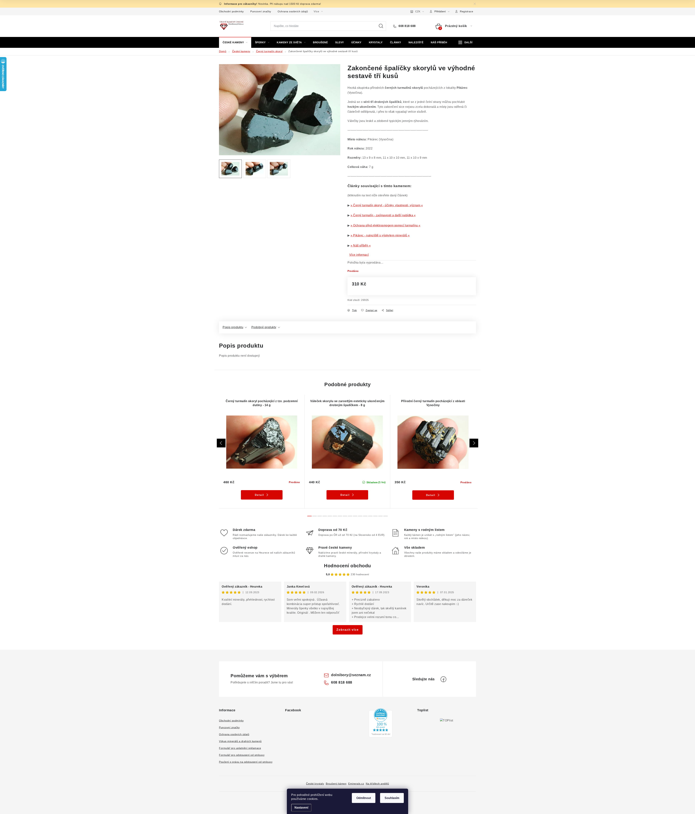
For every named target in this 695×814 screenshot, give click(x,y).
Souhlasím (392, 798)
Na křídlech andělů (377, 783)
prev (221, 443)
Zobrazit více (347, 629)
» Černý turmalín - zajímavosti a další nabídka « (383, 215)
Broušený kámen (336, 783)
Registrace (466, 11)
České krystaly (315, 783)
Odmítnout (363, 798)
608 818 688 (407, 26)
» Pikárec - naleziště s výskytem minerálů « (380, 235)
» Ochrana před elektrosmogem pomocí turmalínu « (385, 225)
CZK (417, 11)
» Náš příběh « (361, 245)
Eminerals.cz (356, 783)
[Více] (465, 42)
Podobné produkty (263, 327)
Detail (259, 494)
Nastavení (301, 807)
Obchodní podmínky (231, 11)
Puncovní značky (260, 11)
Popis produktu (233, 327)
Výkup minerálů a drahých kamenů (240, 741)
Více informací (359, 254)
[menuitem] (235, 42)
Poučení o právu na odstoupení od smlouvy (245, 761)
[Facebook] (443, 679)
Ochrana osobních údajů (293, 11)
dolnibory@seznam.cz (351, 675)
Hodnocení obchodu (347, 565)
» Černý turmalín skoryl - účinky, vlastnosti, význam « (387, 205)
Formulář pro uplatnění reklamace (240, 748)
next (473, 443)
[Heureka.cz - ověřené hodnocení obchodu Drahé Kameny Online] (380, 722)
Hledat (381, 26)
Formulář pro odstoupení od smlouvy (241, 755)
